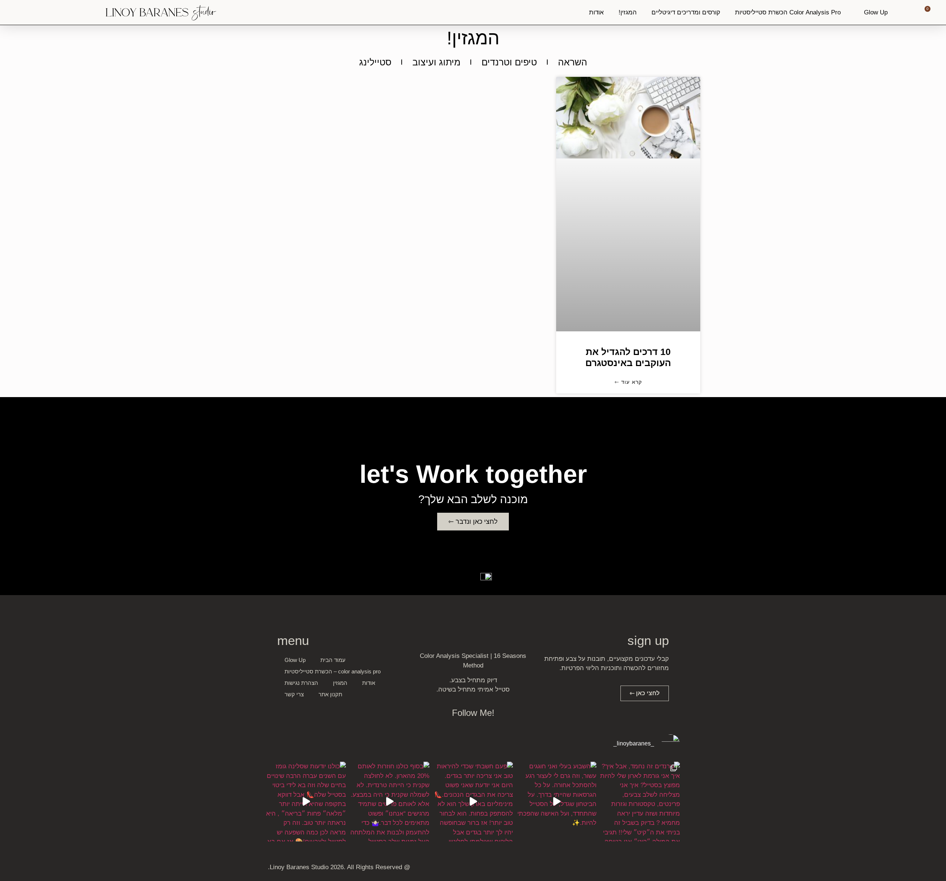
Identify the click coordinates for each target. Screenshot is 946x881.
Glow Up (876, 12)
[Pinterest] (633, 869)
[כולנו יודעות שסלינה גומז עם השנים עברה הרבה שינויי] (306, 801)
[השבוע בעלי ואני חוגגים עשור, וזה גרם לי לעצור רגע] (556, 801)
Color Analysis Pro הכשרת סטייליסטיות (788, 12)
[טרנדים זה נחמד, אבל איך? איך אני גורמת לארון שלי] (640, 801)
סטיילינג (375, 62)
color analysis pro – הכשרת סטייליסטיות (333, 671)
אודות (596, 12)
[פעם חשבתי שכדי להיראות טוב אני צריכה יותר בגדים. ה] (473, 801)
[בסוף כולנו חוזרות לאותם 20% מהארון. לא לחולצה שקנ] (389, 801)
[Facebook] (673, 869)
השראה (572, 62)
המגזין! (628, 12)
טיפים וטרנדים (509, 62)
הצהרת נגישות (301, 683)
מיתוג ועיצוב (436, 62)
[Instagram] (660, 869)
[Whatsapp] (647, 869)
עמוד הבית (333, 660)
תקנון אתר (330, 694)
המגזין (340, 683)
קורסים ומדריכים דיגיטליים (685, 12)
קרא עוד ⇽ (628, 382)
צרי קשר (294, 694)
